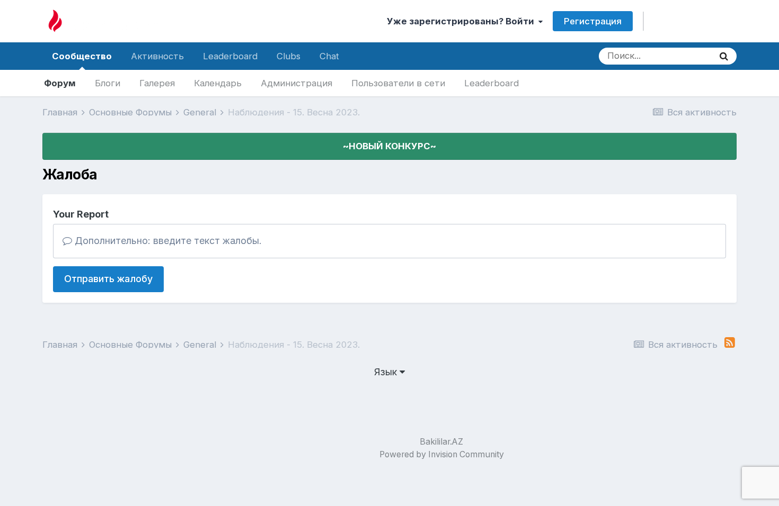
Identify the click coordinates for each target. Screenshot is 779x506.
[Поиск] (724, 56)
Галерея (157, 83)
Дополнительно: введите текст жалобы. (167, 240)
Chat (329, 56)
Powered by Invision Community (441, 454)
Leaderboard (491, 83)
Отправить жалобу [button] (108, 278)
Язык (387, 371)
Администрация (296, 83)
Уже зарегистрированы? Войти (462, 21)
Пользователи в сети (398, 83)
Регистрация (593, 21)
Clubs (288, 56)
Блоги (107, 83)
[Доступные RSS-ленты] (730, 342)
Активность (157, 56)
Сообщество (82, 56)
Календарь (218, 83)
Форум (60, 83)
